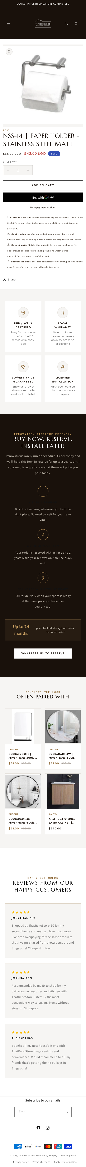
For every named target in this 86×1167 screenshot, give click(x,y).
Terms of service (41, 1161)
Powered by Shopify (46, 1155)
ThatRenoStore (27, 1155)
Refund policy (68, 1155)
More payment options (43, 207)
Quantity (10, 162)
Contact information (65, 1161)
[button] (8, 23)
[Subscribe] (66, 1112)
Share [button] (12, 279)
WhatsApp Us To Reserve (43, 653)
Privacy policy (21, 1161)
